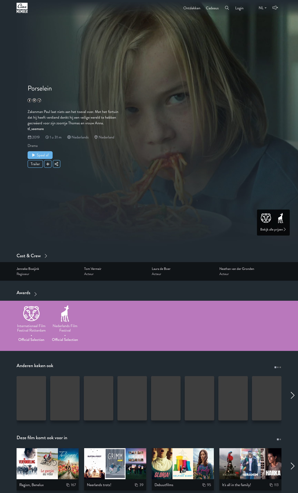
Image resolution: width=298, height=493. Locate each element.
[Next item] (294, 322)
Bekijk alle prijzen (271, 229)
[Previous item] (4, 322)
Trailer (35, 164)
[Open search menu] (226, 5)
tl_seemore (36, 128)
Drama (33, 145)
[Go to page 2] (278, 367)
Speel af (43, 155)
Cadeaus (212, 5)
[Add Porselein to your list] (48, 164)
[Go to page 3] (280, 367)
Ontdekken (191, 5)
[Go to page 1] (275, 367)
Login (239, 5)
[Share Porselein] (56, 164)
